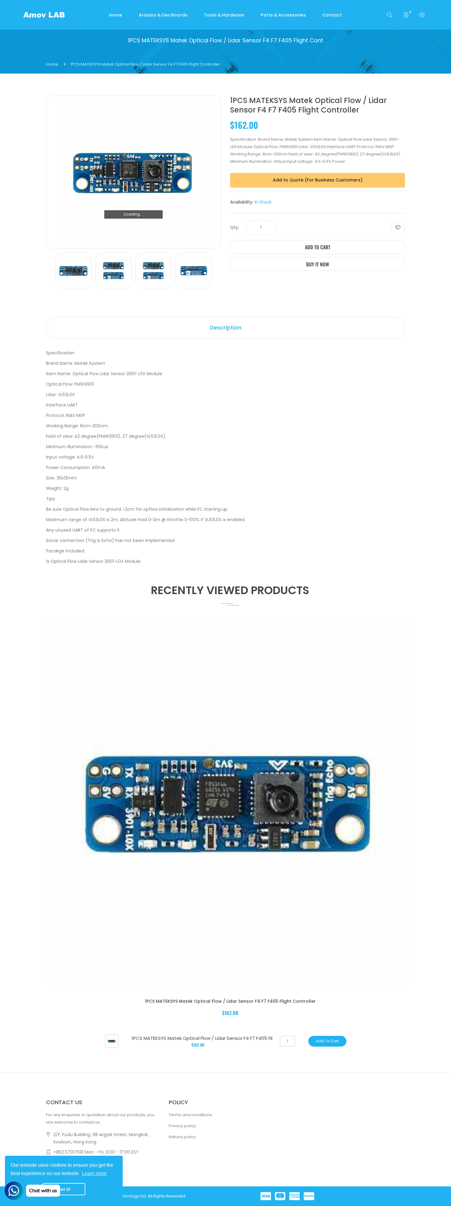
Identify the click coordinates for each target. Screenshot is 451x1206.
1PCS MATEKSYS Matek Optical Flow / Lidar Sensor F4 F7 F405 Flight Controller (230, 1001)
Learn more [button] (94, 1173)
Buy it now (317, 264)
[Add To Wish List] (398, 227)
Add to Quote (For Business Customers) (318, 180)
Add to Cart (317, 247)
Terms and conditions (190, 1115)
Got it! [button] (64, 1189)
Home (52, 64)
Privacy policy (182, 1126)
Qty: (234, 227)
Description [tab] (225, 327)
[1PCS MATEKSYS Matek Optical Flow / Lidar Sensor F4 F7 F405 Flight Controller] (111, 1041)
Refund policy (182, 1137)
